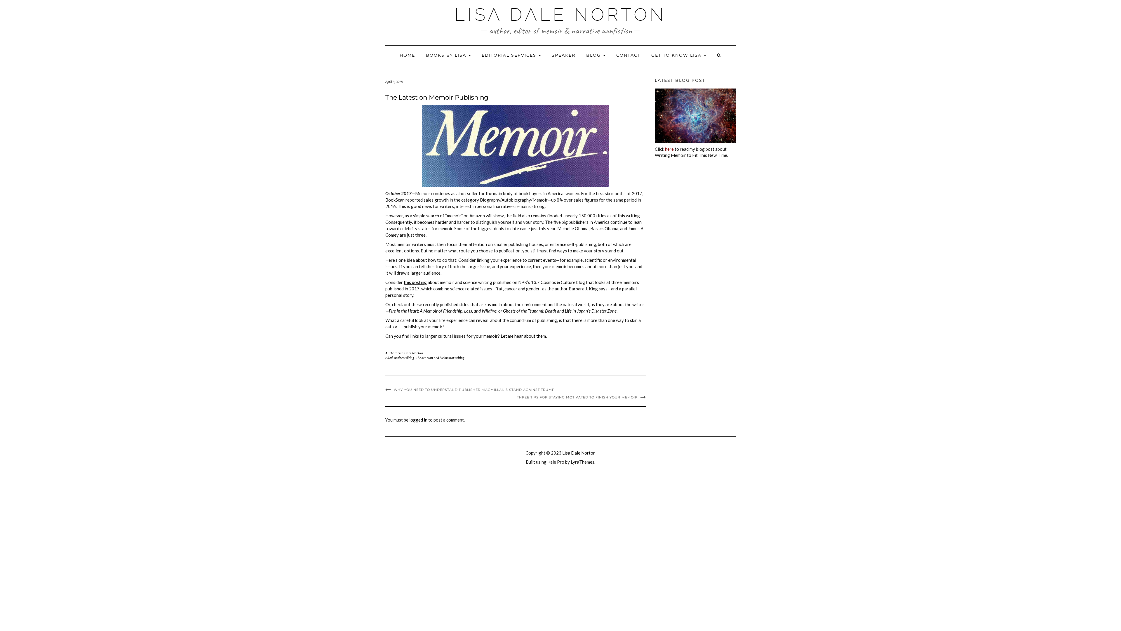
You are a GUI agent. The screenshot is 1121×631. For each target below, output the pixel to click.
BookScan (395, 199)
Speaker (563, 55)
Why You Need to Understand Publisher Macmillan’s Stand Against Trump (474, 390)
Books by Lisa (447, 55)
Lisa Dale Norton (560, 14)
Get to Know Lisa (677, 55)
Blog (594, 55)
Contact (628, 55)
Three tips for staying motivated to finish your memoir (577, 397)
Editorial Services (510, 55)
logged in (418, 419)
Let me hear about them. (524, 336)
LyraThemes (582, 461)
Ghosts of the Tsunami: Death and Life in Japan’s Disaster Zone (560, 310)
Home (407, 55)
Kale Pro (555, 461)
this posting (415, 282)
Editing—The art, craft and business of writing (434, 358)
